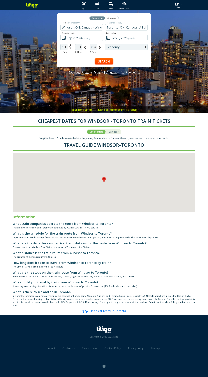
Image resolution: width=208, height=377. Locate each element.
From (71, 23)
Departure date (68, 33)
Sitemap (155, 348)
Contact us (68, 348)
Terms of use (89, 348)
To (114, 23)
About (51, 348)
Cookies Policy (112, 348)
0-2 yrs (93, 52)
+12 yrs (63, 52)
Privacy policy (135, 348)
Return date (111, 33)
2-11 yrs (78, 52)
